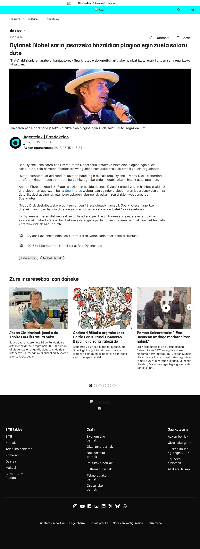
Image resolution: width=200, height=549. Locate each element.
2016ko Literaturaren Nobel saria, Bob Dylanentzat (64, 246)
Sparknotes (73, 190)
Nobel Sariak (52, 258)
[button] (190, 307)
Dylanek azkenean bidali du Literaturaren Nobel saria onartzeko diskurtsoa (82, 236)
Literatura (28, 258)
